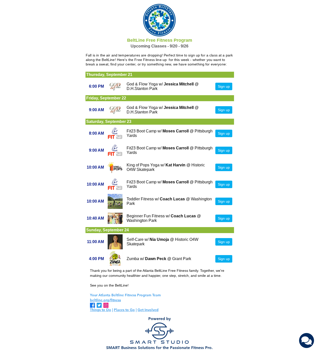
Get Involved (148, 310)
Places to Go (124, 310)
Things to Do (100, 310)
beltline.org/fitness (105, 300)
